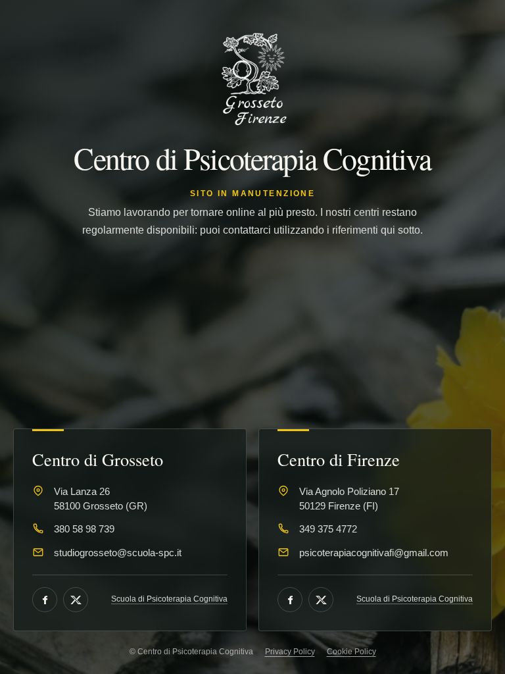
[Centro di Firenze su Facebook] (289, 599)
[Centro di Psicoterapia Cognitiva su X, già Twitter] (75, 599)
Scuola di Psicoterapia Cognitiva (169, 599)
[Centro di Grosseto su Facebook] (44, 599)
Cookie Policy (351, 652)
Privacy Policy (290, 652)
